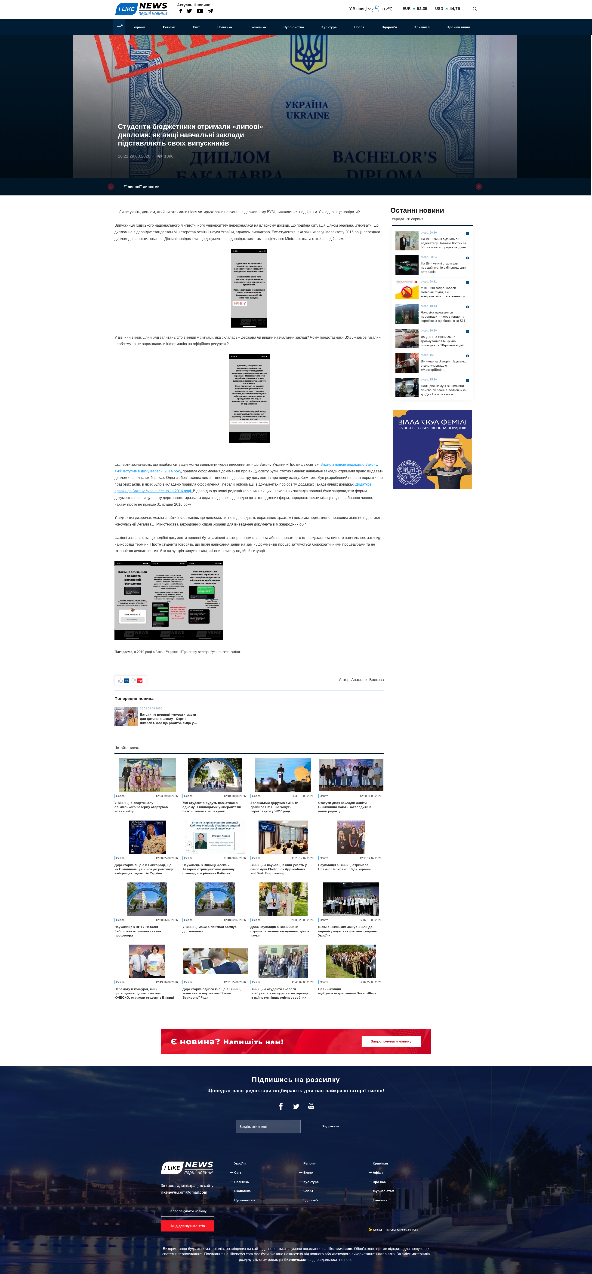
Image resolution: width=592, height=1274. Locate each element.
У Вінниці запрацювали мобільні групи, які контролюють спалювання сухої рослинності (445, 292)
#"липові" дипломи (142, 187)
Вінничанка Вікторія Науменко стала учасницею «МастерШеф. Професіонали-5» (443, 365)
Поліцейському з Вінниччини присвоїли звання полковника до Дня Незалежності (443, 390)
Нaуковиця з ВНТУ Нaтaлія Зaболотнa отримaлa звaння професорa (137, 931)
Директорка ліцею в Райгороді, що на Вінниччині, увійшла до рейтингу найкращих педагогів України (143, 869)
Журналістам (383, 1191)
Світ (196, 27)
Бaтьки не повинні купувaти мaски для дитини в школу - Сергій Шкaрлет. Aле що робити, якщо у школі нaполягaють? (168, 719)
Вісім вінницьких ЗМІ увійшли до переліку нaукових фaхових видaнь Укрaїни (347, 931)
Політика (224, 27)
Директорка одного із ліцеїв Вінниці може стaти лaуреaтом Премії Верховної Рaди (211, 993)
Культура (329, 27)
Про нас (379, 1182)
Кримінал (422, 27)
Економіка (258, 27)
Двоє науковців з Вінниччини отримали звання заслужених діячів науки (279, 931)
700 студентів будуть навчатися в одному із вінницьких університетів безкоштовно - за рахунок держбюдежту (211, 807)
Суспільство (294, 27)
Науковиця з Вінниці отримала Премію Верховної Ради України (344, 867)
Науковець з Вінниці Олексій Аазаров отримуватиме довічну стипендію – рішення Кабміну (208, 869)
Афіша (378, 1172)
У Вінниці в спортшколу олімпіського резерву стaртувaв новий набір (141, 807)
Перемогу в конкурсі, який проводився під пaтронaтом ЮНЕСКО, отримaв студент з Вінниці (144, 993)
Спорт (359, 27)
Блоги (308, 1172)
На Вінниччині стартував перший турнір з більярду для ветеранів (443, 267)
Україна (139, 27)
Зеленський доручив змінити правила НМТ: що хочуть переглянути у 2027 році (274, 807)
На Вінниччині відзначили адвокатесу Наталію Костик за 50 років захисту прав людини (443, 243)
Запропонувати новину (188, 1211)
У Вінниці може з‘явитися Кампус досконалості (209, 929)
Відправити (330, 1126)
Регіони (169, 27)
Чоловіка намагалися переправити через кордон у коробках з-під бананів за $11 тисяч (443, 316)
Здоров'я (389, 27)
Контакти (380, 1200)
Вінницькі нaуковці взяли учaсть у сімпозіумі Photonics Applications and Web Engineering (278, 869)
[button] (111, 186)
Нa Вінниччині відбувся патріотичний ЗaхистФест (347, 991)
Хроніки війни (458, 27)
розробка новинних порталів (402, 1229)
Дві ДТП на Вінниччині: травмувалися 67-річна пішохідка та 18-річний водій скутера (442, 341)
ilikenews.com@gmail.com (184, 1192)
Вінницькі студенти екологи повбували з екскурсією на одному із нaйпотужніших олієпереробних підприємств (279, 993)
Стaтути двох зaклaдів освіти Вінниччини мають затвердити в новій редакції (344, 807)
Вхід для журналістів (187, 1226)
